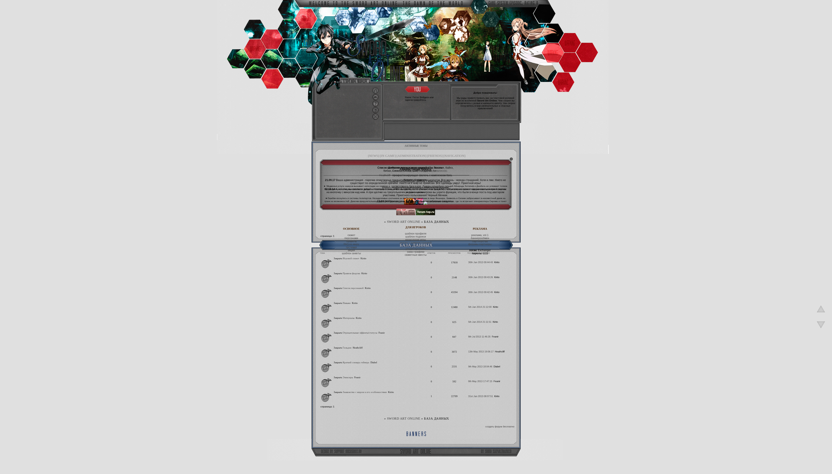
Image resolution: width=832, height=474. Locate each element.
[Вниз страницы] (821, 330)
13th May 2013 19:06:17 (481, 351)
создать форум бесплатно (499, 426)
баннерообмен (480, 238)
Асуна (417, 170)
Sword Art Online (403, 221)
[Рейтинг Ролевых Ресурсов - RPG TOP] (405, 214)
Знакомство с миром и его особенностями (365, 392)
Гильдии (347, 347)
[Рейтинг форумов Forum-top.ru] (425, 214)
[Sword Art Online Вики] (413, 203)
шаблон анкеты (351, 253)
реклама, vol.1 (480, 235)
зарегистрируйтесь (415, 100)
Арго (435, 170)
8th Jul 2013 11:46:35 (479, 336)
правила (351, 241)
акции (351, 250)
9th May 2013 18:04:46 (480, 366)
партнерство (480, 241)
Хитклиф (397, 170)
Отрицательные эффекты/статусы (360, 332)
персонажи (351, 238)
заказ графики (415, 251)
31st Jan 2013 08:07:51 (480, 396)
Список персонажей (353, 288)
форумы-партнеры (480, 244)
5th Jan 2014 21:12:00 (480, 307)
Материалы (348, 318)
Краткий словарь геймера (356, 362)
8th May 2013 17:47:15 (480, 381)
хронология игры (415, 239)
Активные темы (416, 145)
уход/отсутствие (416, 248)
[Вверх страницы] (821, 314)
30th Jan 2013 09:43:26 (480, 277)
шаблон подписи (415, 236)
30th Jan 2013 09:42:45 (480, 292)
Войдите (424, 97)
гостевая (351, 247)
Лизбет (408, 170)
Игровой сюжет (351, 258)
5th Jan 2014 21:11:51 (479, 322)
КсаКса (427, 170)
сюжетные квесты (416, 254)
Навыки (347, 303)
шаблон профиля (415, 233)
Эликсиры (348, 377)
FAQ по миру (351, 244)
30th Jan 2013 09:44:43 (480, 262)
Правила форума (351, 273)
